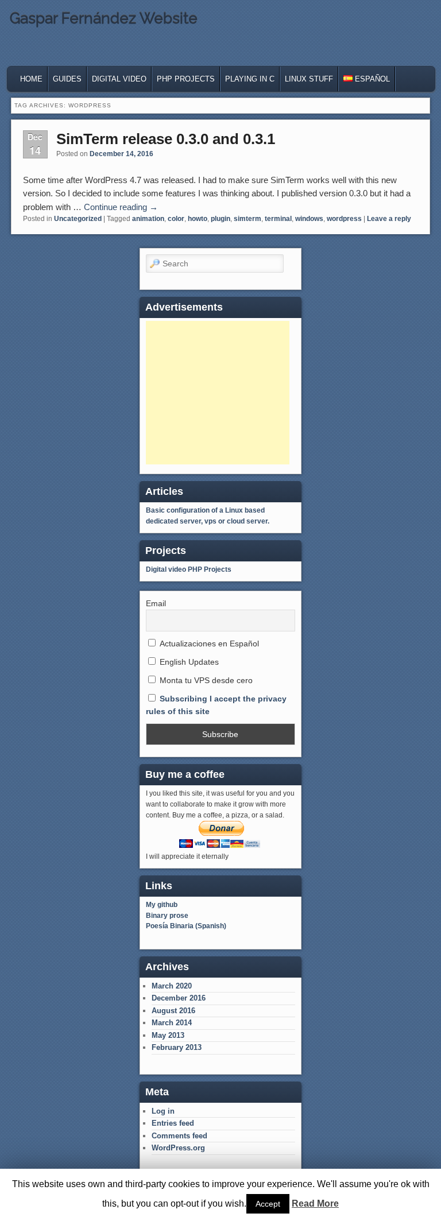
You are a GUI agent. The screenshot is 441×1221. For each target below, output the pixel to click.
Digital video (166, 569)
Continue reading (121, 207)
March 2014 (172, 1022)
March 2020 (172, 986)
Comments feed (179, 1135)
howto (197, 219)
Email (156, 603)
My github (161, 905)
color (176, 219)
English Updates (188, 661)
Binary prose (167, 916)
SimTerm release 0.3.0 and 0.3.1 (165, 139)
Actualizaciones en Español (208, 643)
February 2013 (177, 1047)
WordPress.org (178, 1148)
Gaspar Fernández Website (104, 18)
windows (309, 219)
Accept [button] (268, 1203)
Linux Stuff (309, 79)
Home (31, 79)
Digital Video (119, 79)
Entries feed (173, 1123)
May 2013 (168, 1035)
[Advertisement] (217, 392)
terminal (278, 219)
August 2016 (173, 1010)
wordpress (344, 219)
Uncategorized (78, 219)
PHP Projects (186, 79)
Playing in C (249, 79)
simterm (247, 219)
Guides (67, 79)
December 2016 (179, 998)
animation (148, 219)
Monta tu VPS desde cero (205, 680)
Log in (163, 1111)
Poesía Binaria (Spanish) (186, 926)
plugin (220, 219)
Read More (315, 1203)
